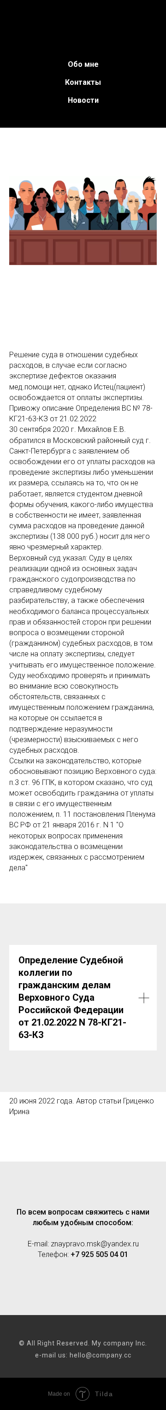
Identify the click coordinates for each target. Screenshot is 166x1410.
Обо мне (83, 64)
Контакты (83, 82)
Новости (83, 100)
